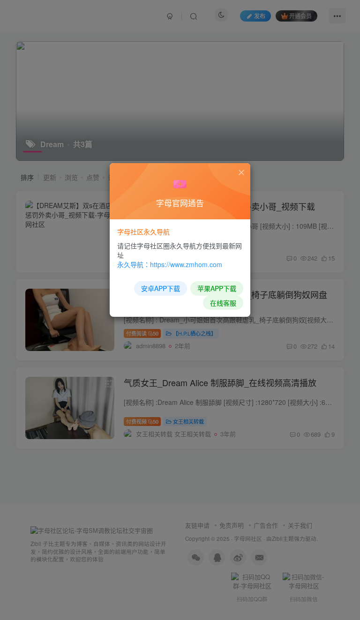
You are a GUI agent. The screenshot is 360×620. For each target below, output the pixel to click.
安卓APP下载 (160, 288)
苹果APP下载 (216, 288)
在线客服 (223, 302)
